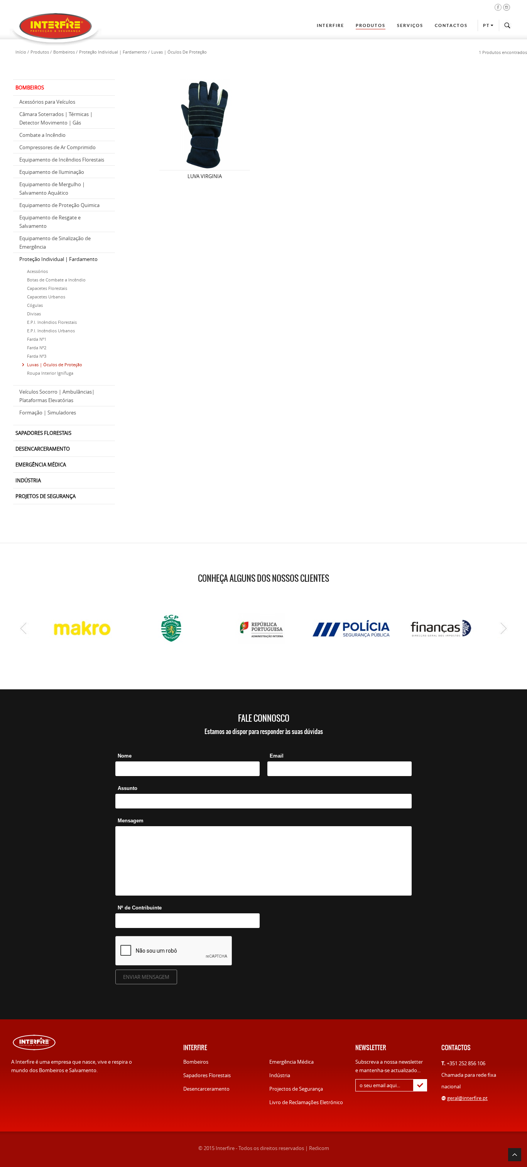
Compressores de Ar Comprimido (57, 147)
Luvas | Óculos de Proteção (54, 364)
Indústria (279, 1075)
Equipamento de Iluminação (51, 171)
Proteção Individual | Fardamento (58, 259)
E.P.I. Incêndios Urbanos (51, 330)
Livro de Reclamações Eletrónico (306, 1102)
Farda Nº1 (36, 339)
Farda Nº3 (36, 356)
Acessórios (37, 271)
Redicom (319, 1148)
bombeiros (64, 52)
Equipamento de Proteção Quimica (59, 205)
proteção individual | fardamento (113, 52)
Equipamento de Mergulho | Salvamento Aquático (52, 188)
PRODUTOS (370, 25)
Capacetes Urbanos (46, 297)
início (20, 52)
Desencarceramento (206, 1088)
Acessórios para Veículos (47, 101)
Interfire (330, 25)
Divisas (34, 314)
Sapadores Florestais (207, 1075)
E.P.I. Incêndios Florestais (52, 322)
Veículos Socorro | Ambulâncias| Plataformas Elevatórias (57, 396)
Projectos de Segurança (296, 1088)
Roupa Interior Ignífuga (50, 373)
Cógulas (35, 305)
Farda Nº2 (36, 347)
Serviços (410, 25)
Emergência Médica (291, 1061)
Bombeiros (195, 1061)
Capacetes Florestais (47, 288)
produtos (39, 52)
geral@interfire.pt (467, 1098)
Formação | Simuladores (47, 412)
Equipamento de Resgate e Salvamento (50, 221)
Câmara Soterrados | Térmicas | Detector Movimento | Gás (56, 118)
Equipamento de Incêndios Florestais (61, 159)
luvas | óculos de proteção (179, 52)
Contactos (451, 25)
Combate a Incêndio (42, 134)
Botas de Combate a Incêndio (56, 280)
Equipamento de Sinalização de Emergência (55, 242)
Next (503, 628)
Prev (23, 628)
